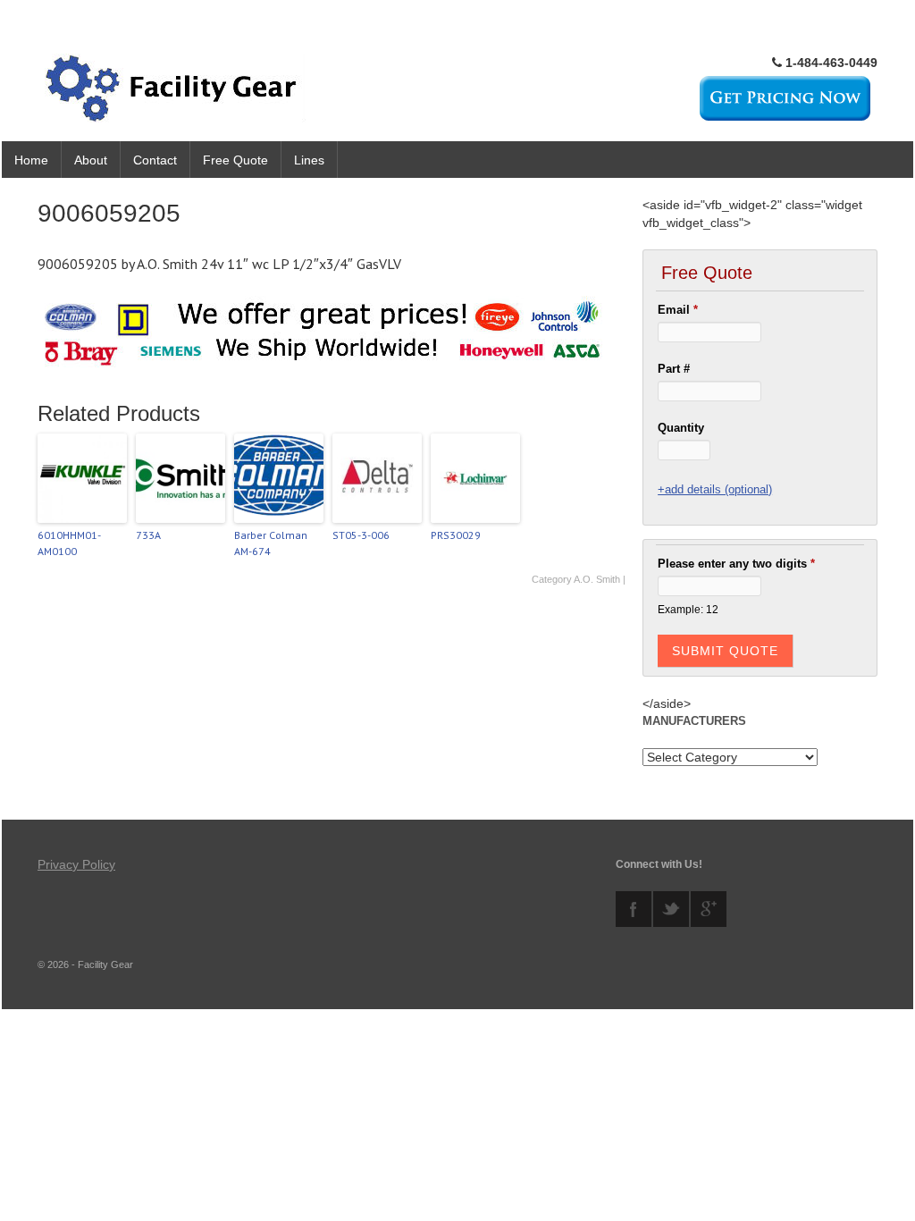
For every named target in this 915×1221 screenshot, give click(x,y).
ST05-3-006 (361, 535)
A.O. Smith (597, 579)
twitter (671, 909)
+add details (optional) (715, 489)
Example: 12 (688, 609)
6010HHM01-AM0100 (69, 543)
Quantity (681, 427)
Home (31, 160)
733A (148, 535)
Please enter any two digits (736, 563)
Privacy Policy (76, 864)
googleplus (708, 909)
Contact (155, 160)
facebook (633, 909)
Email (678, 309)
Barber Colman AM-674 (270, 543)
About (90, 160)
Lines (309, 160)
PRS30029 (456, 535)
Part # (674, 368)
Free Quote (235, 160)
